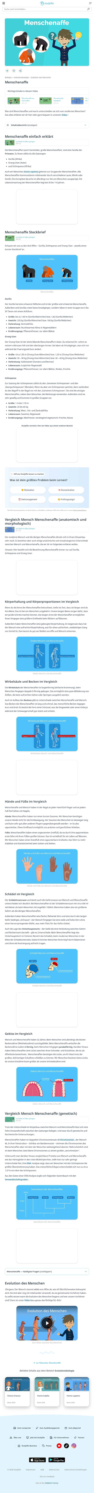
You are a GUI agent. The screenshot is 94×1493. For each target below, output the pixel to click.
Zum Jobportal (75, 1428)
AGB (42, 1469)
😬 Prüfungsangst (66, 499)
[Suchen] (88, 9)
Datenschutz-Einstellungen (76, 1469)
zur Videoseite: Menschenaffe (48, 1363)
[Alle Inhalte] (3, 3)
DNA (29, 1163)
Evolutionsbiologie (21, 77)
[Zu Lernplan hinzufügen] (7, 70)
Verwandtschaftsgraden (16, 1179)
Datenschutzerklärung (79, 510)
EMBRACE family (51, 1483)
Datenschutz (54, 1469)
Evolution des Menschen (41, 77)
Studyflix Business (29, 1446)
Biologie (8, 77)
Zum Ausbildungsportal (49, 1428)
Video (65, 115)
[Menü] (90, 3)
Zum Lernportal (24, 1428)
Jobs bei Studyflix (37, 1437)
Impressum (30, 1469)
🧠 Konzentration (66, 490)
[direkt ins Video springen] (47, 272)
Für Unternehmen (61, 1437)
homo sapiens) (31, 171)
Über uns (17, 1437)
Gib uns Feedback (47, 1476)
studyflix (49, 3)
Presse (49, 1446)
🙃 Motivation (27, 490)
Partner (81, 1437)
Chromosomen (67, 1139)
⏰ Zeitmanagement (27, 499)
